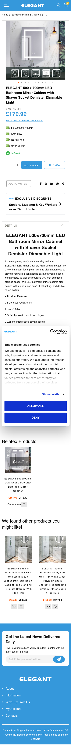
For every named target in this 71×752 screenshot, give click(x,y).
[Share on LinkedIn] (52, 184)
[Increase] (17, 165)
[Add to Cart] (14, 606)
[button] (18, 82)
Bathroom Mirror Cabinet (57, 14)
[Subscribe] (59, 659)
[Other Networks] (63, 184)
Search (58, 5)
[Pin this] (57, 184)
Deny (36, 417)
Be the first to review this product (24, 120)
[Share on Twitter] (46, 184)
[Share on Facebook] (40, 184)
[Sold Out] (18, 449)
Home (5, 14)
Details (11, 225)
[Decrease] (10, 165)
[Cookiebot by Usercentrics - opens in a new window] (50, 331)
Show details (50, 394)
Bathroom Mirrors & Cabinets (26, 14)
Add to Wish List (19, 183)
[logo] (36, 683)
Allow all (35, 405)
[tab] (35, 225)
